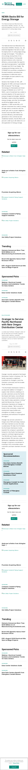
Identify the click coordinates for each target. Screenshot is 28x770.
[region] (14, 764)
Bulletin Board (6, 315)
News (3, 12)
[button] (3, 4)
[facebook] (9, 40)
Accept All (14, 767)
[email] (19, 40)
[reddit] (16, 40)
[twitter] (14, 40)
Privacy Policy (16, 763)
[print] (25, 40)
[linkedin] (11, 40)
